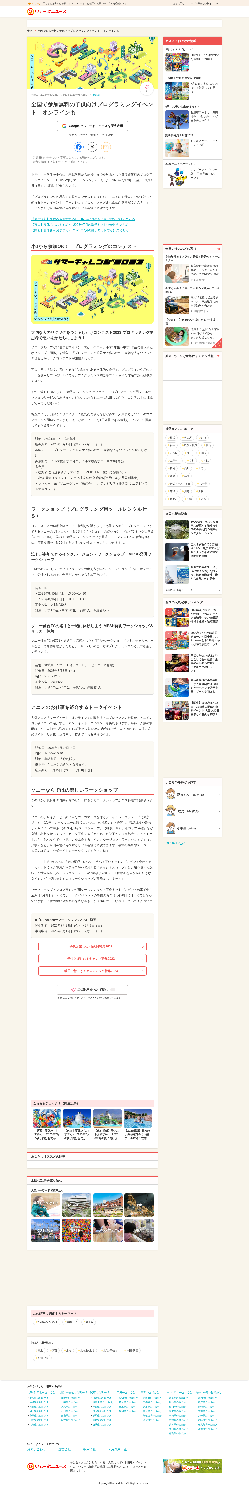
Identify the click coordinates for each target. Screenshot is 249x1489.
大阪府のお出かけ (152, 1397)
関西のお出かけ (150, 1392)
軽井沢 (174, 499)
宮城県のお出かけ (39, 1402)
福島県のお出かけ (39, 1424)
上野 (200, 468)
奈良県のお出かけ (152, 1411)
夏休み (89, 1322)
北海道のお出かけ (39, 1397)
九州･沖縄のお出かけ (209, 1392)
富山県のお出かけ (70, 1415)
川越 (186, 491)
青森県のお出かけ (39, 1406)
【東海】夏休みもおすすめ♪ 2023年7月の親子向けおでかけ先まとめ (80, 224)
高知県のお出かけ (178, 1424)
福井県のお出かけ (70, 1420)
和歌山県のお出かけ (153, 1415)
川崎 (203, 453)
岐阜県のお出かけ (128, 1402)
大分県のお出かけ (207, 1415)
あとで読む (179, 3)
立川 (191, 460)
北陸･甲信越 (110, 1350)
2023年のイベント (47, 1322)
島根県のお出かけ (178, 1415)
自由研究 (72, 1322)
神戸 (172, 445)
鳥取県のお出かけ (178, 1411)
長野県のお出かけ (70, 1397)
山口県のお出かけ (178, 1406)
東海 (68, 1350)
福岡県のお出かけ (207, 1397)
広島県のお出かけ (178, 1397)
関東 (40, 1350)
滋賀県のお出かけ (152, 1420)
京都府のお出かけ (152, 1402)
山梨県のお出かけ (70, 1402)
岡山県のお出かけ (178, 1402)
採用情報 (89, 1449)
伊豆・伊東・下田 (180, 483)
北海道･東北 (87, 1350)
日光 (172, 468)
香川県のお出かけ (178, 1429)
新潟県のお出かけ (70, 1406)
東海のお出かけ (126, 1392)
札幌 (206, 460)
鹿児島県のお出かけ (208, 1424)
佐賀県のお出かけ (207, 1402)
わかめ (96, 94)
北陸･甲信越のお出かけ (73, 1392)
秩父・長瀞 (190, 445)
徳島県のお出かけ (178, 1433)
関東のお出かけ (99, 1392)
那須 (203, 437)
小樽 (189, 499)
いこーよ (36, 3)
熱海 (186, 476)
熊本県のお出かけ (207, 1411)
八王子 (203, 483)
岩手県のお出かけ (39, 1411)
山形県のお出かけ (39, 1420)
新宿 (208, 445)
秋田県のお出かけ (39, 1415)
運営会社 (64, 1449)
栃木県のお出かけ (102, 1420)
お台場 (174, 453)
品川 (186, 468)
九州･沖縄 (43, 1358)
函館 (203, 499)
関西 (54, 1350)
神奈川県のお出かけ (103, 1402)
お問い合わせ (36, 1449)
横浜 (172, 437)
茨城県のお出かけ (102, 1424)
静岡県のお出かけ (128, 1411)
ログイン (217, 3)
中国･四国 (132, 1350)
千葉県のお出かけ (102, 1406)
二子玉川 (175, 460)
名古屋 (188, 437)
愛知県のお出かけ (128, 1397)
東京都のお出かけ (102, 1397)
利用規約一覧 (117, 1449)
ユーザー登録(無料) (199, 3)
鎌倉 (172, 476)
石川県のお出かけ (70, 1411)
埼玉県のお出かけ (102, 1411)
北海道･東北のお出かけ (41, 1392)
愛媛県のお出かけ (178, 1420)
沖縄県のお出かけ (207, 1429)
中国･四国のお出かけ (180, 1392)
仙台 (189, 453)
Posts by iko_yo (174, 843)
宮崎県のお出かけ (207, 1420)
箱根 (172, 491)
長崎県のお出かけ (207, 1406)
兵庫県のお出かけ (152, 1406)
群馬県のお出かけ (102, 1415)
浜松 (200, 491)
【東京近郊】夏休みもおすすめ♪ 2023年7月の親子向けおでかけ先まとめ (83, 219)
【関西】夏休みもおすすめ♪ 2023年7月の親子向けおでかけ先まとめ (80, 230)
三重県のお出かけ (128, 1406)
